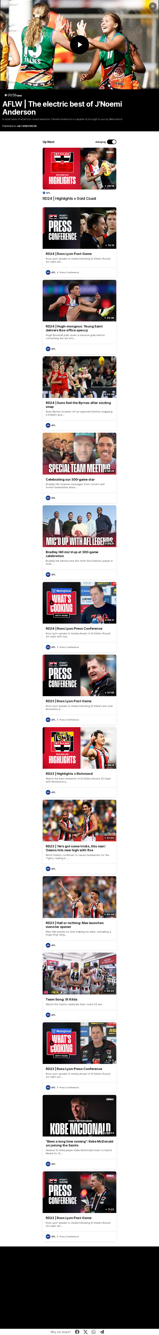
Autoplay (100, 141)
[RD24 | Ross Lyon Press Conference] (79, 617)
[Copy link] (102, 1332)
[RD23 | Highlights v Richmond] (79, 762)
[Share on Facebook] (77, 1332)
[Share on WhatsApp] (94, 1332)
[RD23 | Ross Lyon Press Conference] (79, 1057)
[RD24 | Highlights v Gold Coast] (79, 176)
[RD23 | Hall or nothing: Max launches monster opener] (79, 913)
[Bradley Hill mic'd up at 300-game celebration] (79, 542)
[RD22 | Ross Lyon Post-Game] (79, 1206)
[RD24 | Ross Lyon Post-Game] (79, 242)
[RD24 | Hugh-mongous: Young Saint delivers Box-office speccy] (79, 317)
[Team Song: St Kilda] (79, 986)
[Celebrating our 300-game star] (79, 468)
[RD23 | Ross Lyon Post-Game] (79, 690)
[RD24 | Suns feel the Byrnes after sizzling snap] (79, 393)
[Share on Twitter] (85, 1332)
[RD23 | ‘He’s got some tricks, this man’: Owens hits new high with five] (79, 837)
